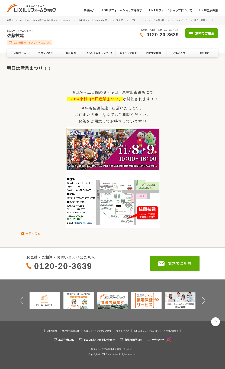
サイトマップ (122, 330)
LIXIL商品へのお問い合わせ (99, 339)
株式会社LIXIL (66, 339)
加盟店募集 (211, 10)
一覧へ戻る (33, 233)
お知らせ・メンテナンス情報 (97, 330)
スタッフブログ (179, 20)
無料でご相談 (204, 33)
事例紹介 (89, 10)
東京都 (119, 20)
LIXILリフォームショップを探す (122, 10)
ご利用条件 (52, 330)
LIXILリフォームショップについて (170, 10)
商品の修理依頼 (133, 339)
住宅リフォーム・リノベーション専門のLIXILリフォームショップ (39, 20)
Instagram (158, 339)
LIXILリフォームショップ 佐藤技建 (147, 20)
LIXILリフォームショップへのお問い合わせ (157, 330)
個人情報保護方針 (70, 330)
